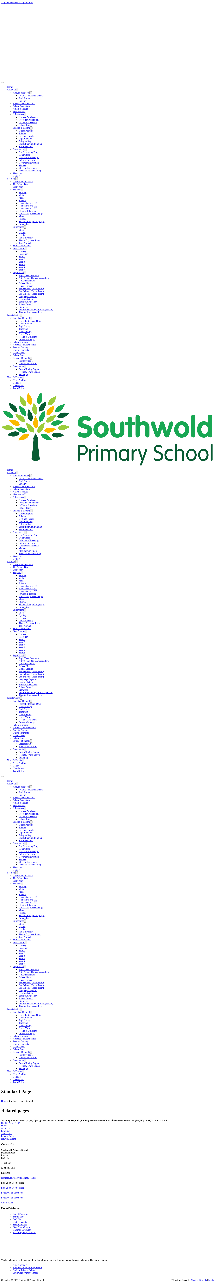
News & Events (14, 377)
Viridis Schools (20, 1265)
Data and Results (26, 136)
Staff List (17, 1219)
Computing (24, 224)
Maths (21, 198)
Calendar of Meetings (29, 157)
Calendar (17, 383)
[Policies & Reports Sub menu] (31, 127)
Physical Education (27, 211)
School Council (26, 304)
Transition (23, 329)
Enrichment (18, 227)
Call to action (7, 1202)
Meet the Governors (28, 168)
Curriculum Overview (23, 181)
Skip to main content (10, 2)
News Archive (19, 380)
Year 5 (22, 267)
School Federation (21, 106)
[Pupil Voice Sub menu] (25, 272)
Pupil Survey (25, 326)
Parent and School (21, 318)
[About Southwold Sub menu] (30, 92)
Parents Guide (13, 315)
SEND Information (22, 245)
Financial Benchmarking (30, 170)
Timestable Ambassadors (30, 312)
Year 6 (22, 269)
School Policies (20, 1224)
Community (18, 366)
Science (22, 200)
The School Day (20, 184)
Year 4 (22, 264)
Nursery (22, 251)
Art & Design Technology (31, 213)
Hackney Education (22, 1230)
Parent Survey (25, 323)
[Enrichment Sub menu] (25, 227)
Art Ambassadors (27, 280)
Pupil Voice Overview (29, 275)
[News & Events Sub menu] (23, 377)
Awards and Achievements (31, 95)
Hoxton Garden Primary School (27, 1267)
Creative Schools (199, 1280)
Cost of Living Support (29, 369)
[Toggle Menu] (2, 82)
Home (10, 87)
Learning (11, 178)
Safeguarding (25, 141)
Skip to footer (26, 2)
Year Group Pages (21, 1227)
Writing (22, 195)
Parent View (24, 334)
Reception (23, 254)
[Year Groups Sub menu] (26, 248)
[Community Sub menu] (25, 366)
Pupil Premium (25, 138)
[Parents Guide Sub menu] (21, 315)
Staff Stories (24, 98)
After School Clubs (28, 363)
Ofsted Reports (26, 130)
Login (211, 1280)
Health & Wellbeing (28, 337)
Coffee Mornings (27, 339)
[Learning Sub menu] (16, 178)
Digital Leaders (26, 286)
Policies (22, 133)
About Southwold (21, 92)
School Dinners (20, 355)
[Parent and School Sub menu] (31, 318)
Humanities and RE (28, 203)
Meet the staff (19, 111)
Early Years (18, 187)
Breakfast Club (26, 361)
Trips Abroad (25, 243)
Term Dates (18, 388)
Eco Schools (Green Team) (31, 288)
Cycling (22, 232)
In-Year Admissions (28, 122)
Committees (24, 155)
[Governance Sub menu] (25, 149)
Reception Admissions (29, 120)
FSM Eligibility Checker (24, 1232)
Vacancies (17, 173)
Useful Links (19, 352)
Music (21, 216)
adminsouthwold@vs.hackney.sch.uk (18, 1178)
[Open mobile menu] (2, 776)
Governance (18, 149)
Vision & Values (20, 109)
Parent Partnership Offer (30, 321)
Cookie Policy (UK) (10, 1123)
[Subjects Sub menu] (22, 189)
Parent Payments (20, 1214)
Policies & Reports (21, 128)
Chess (21, 230)
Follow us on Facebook (12, 1192)
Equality (22, 101)
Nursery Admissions (28, 117)
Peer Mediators (26, 299)
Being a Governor (27, 160)
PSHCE (22, 219)
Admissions (18, 114)
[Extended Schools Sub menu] (31, 358)
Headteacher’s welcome (24, 103)
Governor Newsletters (29, 162)
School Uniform (20, 342)
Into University (26, 237)
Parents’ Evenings (21, 347)
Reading (22, 192)
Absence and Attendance (24, 344)
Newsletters (18, 385)
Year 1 (22, 256)
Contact (16, 176)
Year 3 (22, 262)
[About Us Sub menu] (17, 89)
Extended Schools (21, 358)
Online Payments (21, 350)
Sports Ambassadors (28, 301)
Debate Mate (25, 283)
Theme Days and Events (30, 240)
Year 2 (22, 259)
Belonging (23, 374)
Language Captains (28, 296)
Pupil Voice (18, 272)
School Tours (25, 125)
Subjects (17, 189)
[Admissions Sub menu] (25, 114)
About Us (11, 89)
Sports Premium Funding (30, 144)
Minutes (22, 165)
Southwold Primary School (25, 1273)
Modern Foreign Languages (31, 221)
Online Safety (25, 331)
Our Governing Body (29, 152)
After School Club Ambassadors (34, 278)
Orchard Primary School (24, 1270)
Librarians (23, 307)
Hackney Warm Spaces (29, 372)
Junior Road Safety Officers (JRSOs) (36, 309)
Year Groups (19, 248)
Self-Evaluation (26, 146)
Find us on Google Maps (12, 1188)
